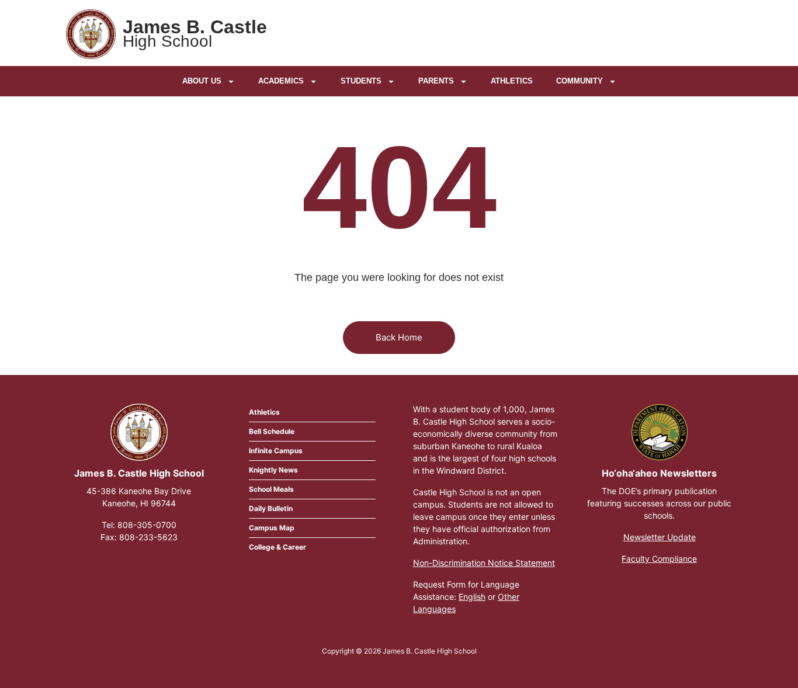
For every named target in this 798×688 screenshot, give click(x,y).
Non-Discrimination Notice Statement (484, 563)
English (472, 597)
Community (579, 81)
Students (361, 81)
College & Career (277, 547)
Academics (281, 81)
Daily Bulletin (271, 508)
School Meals (271, 489)
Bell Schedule (271, 431)
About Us (201, 81)
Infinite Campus (276, 450)
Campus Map (271, 527)
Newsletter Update (659, 537)
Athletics (512, 81)
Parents (436, 81)
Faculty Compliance (659, 559)
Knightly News (273, 469)
